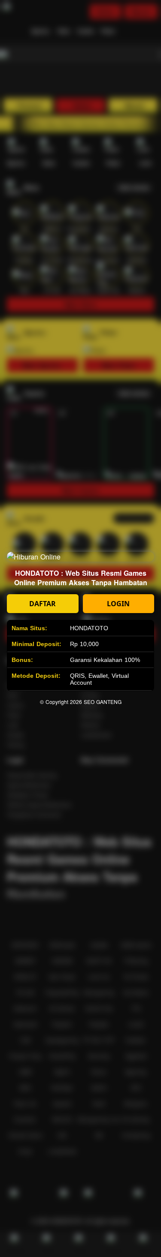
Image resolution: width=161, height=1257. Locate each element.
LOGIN (118, 603)
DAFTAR (42, 603)
